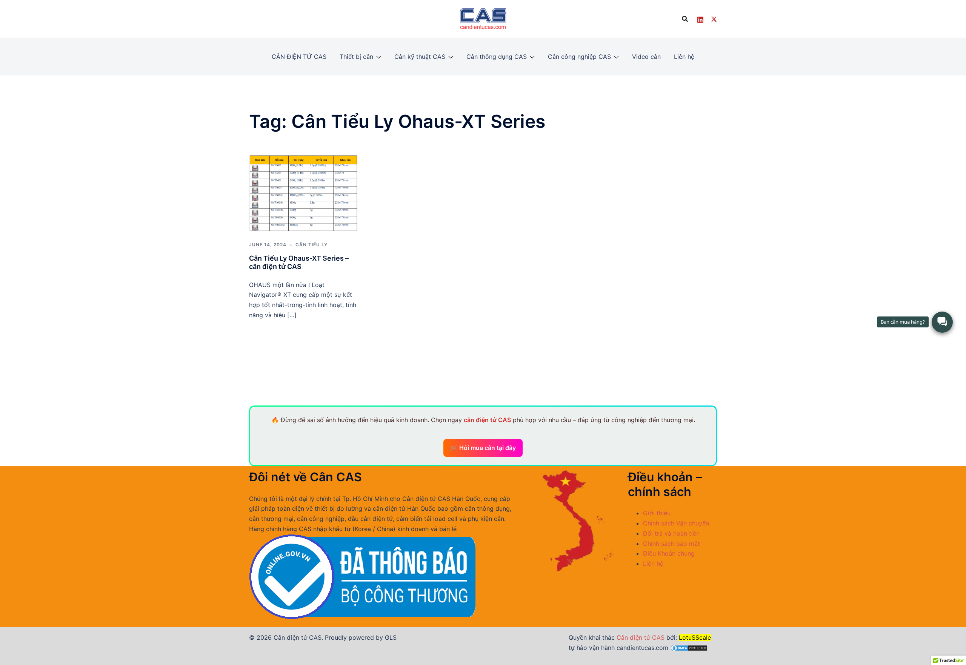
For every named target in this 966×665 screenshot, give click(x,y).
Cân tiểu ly (311, 244)
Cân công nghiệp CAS (579, 56)
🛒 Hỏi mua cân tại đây (483, 448)
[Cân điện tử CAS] (483, 18)
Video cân (646, 56)
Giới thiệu (657, 513)
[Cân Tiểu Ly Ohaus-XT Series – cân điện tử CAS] (303, 193)
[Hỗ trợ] (942, 322)
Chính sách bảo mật (671, 543)
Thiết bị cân (356, 56)
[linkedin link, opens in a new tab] (700, 18)
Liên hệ (684, 56)
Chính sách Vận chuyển (676, 523)
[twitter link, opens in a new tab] (714, 18)
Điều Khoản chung (669, 553)
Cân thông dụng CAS (496, 56)
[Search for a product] (685, 19)
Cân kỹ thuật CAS (419, 56)
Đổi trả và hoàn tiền (671, 533)
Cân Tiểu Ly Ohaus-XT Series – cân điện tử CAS (299, 262)
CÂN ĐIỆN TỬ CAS (299, 56)
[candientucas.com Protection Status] (689, 647)
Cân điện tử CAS (641, 637)
